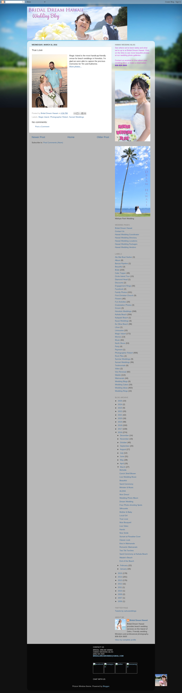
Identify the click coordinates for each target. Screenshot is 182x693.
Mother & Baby (126, 512)
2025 (120, 401)
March (123, 467)
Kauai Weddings (122, 321)
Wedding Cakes (121, 385)
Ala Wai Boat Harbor (123, 257)
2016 (120, 432)
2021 (120, 415)
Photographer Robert (59, 117)
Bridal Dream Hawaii (123, 228)
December (124, 435)
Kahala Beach (121, 314)
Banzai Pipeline (121, 264)
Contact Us (119, 231)
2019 (120, 422)
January (123, 569)
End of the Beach (127, 561)
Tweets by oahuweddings (125, 611)
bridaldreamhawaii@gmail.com (108, 656)
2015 (120, 573)
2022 (120, 411)
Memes (118, 337)
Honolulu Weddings (123, 311)
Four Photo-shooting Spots (131, 505)
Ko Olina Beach (121, 324)
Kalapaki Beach (121, 318)
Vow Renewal (120, 372)
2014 (120, 577)
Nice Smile (124, 533)
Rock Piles (119, 356)
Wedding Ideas (121, 388)
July (122, 453)
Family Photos (121, 292)
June (122, 456)
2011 (120, 587)
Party (117, 346)
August (123, 449)
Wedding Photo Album (129, 498)
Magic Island (44, 117)
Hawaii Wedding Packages (126, 244)
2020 (120, 418)
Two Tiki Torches (127, 551)
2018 (120, 425)
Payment (118, 350)
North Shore (120, 343)
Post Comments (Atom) (53, 143)
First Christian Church (124, 295)
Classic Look (125, 540)
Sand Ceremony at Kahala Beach (134, 554)
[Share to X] (80, 113)
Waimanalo (119, 378)
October (123, 443)
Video (117, 369)
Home (71, 137)
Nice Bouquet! (125, 522)
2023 (120, 408)
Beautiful (118, 267)
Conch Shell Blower (128, 474)
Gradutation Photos (123, 305)
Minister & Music (126, 487)
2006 (120, 601)
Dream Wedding (126, 502)
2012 (120, 584)
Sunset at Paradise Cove (130, 537)
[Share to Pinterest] (85, 113)
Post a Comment (42, 127)
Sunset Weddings (76, 117)
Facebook (119, 289)
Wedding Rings (121, 391)
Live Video (124, 526)
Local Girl (124, 516)
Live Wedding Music (128, 477)
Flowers (118, 299)
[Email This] (75, 113)
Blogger (106, 686)
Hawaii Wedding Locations (126, 241)
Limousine (119, 330)
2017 (120, 429)
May (122, 460)
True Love (124, 519)
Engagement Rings (123, 286)
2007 (120, 598)
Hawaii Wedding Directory (126, 238)
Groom (118, 308)
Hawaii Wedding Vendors (125, 247)
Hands (122, 530)
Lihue (117, 327)
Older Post (103, 137)
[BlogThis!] (77, 113)
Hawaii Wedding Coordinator (127, 235)
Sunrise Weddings (122, 359)
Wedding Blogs (121, 381)
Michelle (123, 470)
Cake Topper (120, 273)
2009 (120, 594)
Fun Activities (120, 302)
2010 (120, 591)
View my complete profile (125, 640)
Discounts (119, 283)
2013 (120, 580)
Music (117, 340)
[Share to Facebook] (82, 113)
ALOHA (123, 491)
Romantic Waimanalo (128, 547)
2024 (120, 404)
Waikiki (118, 375)
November (124, 439)
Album (117, 260)
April (122, 464)
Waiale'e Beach (126, 558)
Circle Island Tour (122, 276)
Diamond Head (121, 279)
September (125, 446)
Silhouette (124, 509)
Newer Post (38, 137)
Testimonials (120, 365)
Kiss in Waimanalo (127, 543)
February (124, 565)
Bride (117, 270)
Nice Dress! (124, 495)
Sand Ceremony (126, 484)
